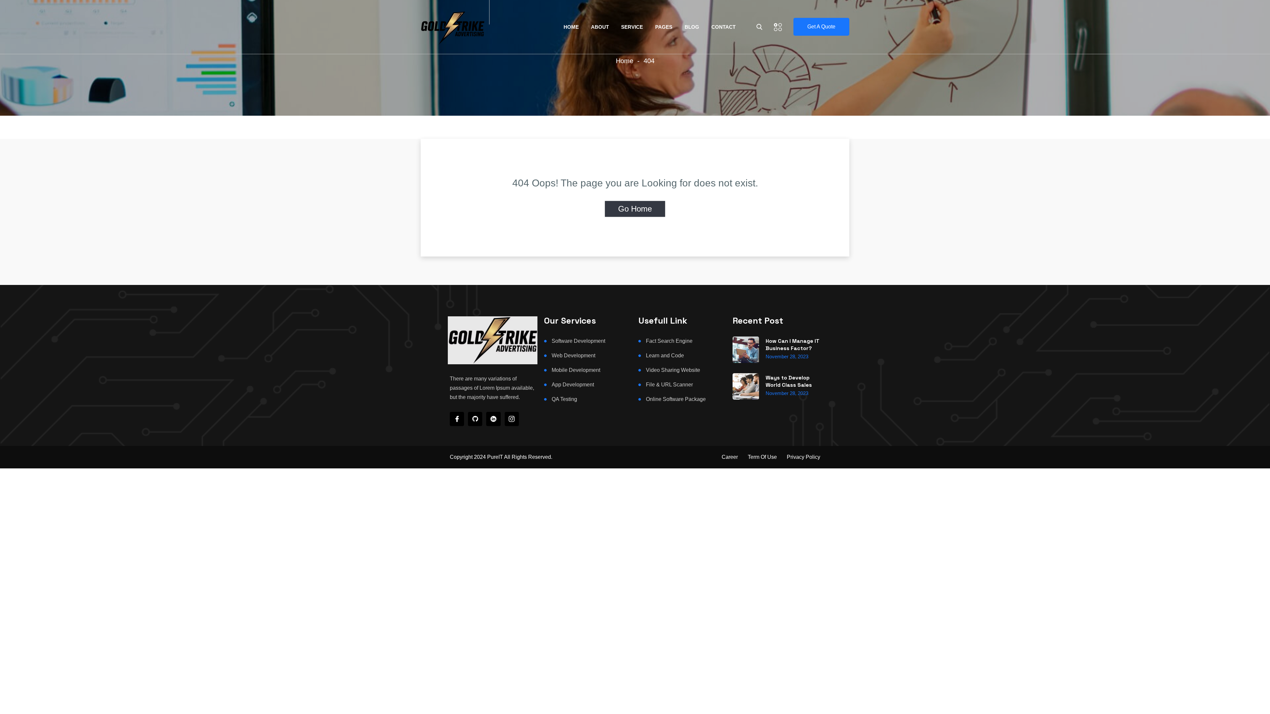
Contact (723, 26)
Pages (663, 26)
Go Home (635, 208)
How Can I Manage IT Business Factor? (793, 344)
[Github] (475, 419)
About (600, 26)
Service (632, 26)
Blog (692, 26)
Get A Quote (821, 26)
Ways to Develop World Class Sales (789, 381)
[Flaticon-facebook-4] (457, 419)
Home (571, 26)
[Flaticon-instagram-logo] (512, 419)
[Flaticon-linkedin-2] (493, 419)
